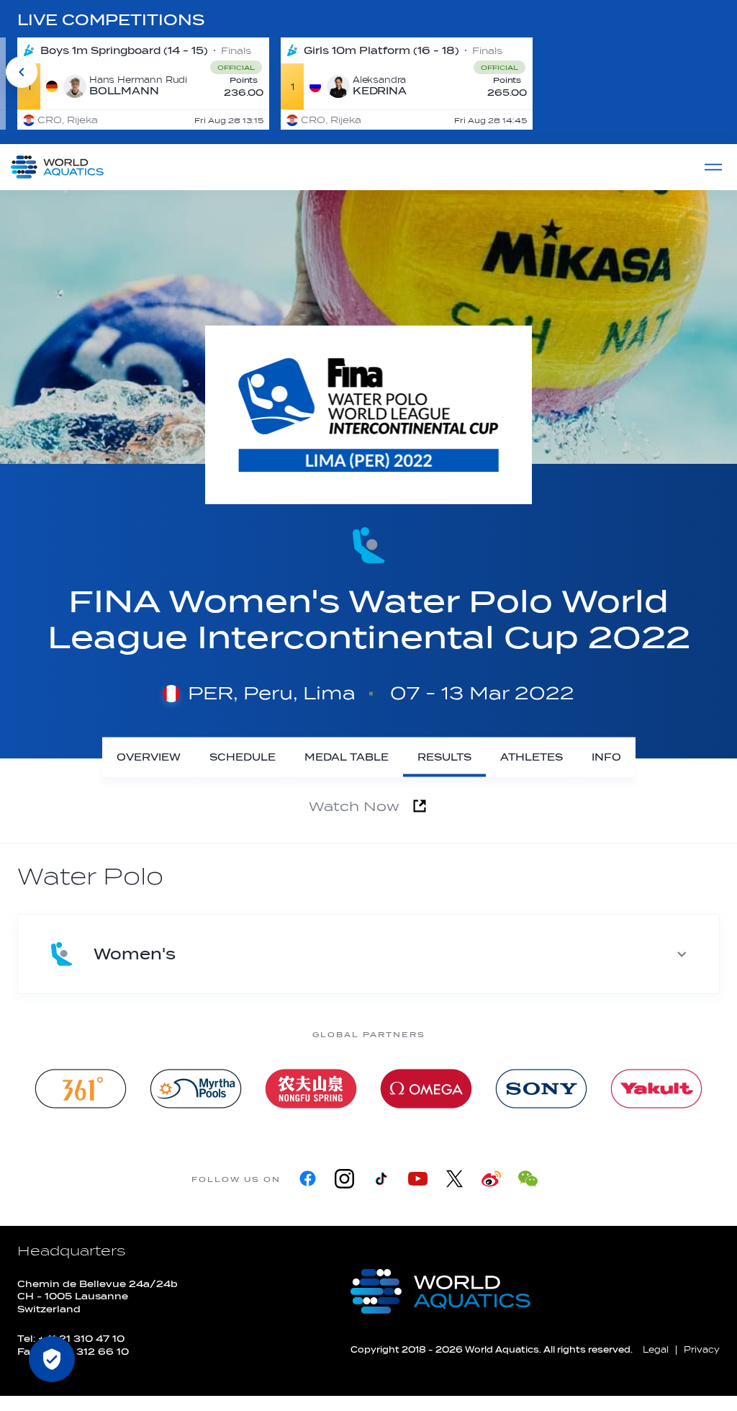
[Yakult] (656, 1088)
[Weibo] (491, 1178)
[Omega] (426, 1088)
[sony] (541, 1088)
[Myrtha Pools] (195, 1088)
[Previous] (21, 72)
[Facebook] (307, 1178)
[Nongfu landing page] (311, 1088)
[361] (80, 1088)
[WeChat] (528, 1178)
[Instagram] (344, 1178)
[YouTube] (417, 1178)
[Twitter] (454, 1178)
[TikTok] (381, 1178)
